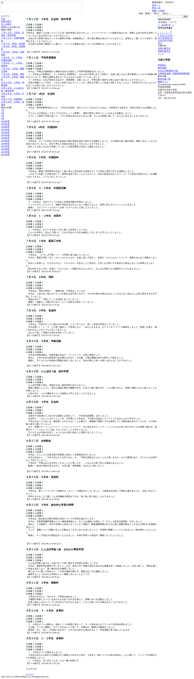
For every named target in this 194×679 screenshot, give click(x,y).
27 (167, 40)
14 (169, 36)
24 (161, 40)
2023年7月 (166, 25)
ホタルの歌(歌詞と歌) (168, 71)
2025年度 (5, 124)
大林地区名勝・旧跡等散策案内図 (174, 73)
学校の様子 (6, 21)
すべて (173, 22)
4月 (2, 118)
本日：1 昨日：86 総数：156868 (158, 8)
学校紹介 (162, 65)
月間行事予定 (164, 48)
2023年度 (5, 130)
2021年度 (5, 135)
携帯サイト (163, 82)
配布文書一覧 (164, 79)
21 (169, 38)
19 (165, 38)
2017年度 (5, 146)
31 (161, 43)
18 (163, 38)
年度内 (164, 22)
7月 (2, 110)
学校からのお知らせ (10, 27)
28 (169, 40)
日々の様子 (6, 24)
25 (163, 40)
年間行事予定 (164, 51)
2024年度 (5, 127)
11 (163, 36)
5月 (2, 116)
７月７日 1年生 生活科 (13, 43)
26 (165, 40)
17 (161, 38)
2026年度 (5, 121)
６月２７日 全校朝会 (11, 99)
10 (161, 36)
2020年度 (5, 138)
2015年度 (5, 152)
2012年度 (5, 155)
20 (167, 38)
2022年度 (5, 132)
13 (167, 36)
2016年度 (5, 149)
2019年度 (5, 141)
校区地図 (162, 68)
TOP (3, 19)
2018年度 (5, 143)
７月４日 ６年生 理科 (12, 74)
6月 (2, 113)
